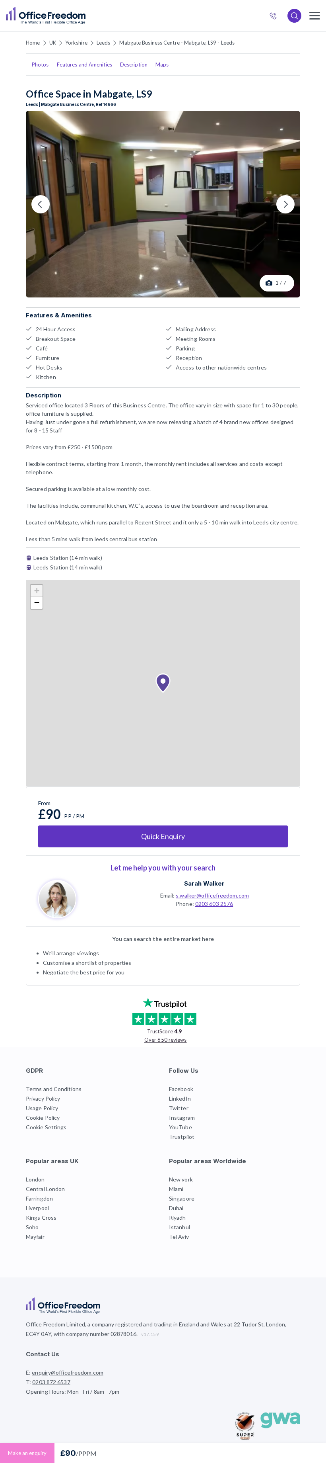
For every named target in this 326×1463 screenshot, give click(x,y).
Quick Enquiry (163, 836)
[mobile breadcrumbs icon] (314, 16)
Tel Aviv (179, 1236)
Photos (40, 64)
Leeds (104, 42)
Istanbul (179, 1227)
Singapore (181, 1198)
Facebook (181, 1089)
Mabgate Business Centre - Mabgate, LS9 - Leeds (177, 42)
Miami (176, 1188)
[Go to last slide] (40, 204)
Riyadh (177, 1217)
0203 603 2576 (214, 903)
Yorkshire (76, 42)
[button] (163, 683)
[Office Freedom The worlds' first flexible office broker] (45, 16)
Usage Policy (42, 1108)
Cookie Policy (43, 1117)
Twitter (178, 1108)
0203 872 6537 (276, 17)
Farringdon (39, 1198)
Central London (45, 1188)
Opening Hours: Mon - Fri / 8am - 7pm (73, 1391)
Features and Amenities (84, 64)
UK (52, 42)
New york (181, 1179)
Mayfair (35, 1236)
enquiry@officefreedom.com (67, 1372)
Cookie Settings (46, 1127)
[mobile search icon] (294, 16)
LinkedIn (180, 1098)
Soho (32, 1227)
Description (133, 64)
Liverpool (37, 1208)
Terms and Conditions (54, 1089)
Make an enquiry (27, 1453)
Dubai (176, 1208)
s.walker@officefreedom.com (212, 895)
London (35, 1179)
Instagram (182, 1117)
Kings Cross (41, 1217)
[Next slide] (285, 204)
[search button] (84, 16)
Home (33, 42)
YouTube (180, 1127)
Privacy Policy (43, 1098)
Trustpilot (181, 1136)
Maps (162, 64)
